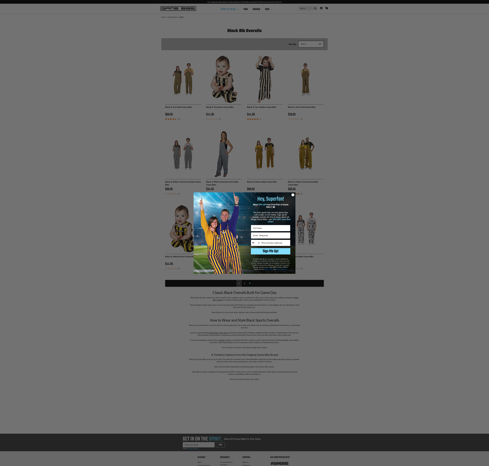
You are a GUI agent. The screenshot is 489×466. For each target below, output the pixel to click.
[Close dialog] (292, 194)
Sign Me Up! (271, 251)
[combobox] (255, 243)
